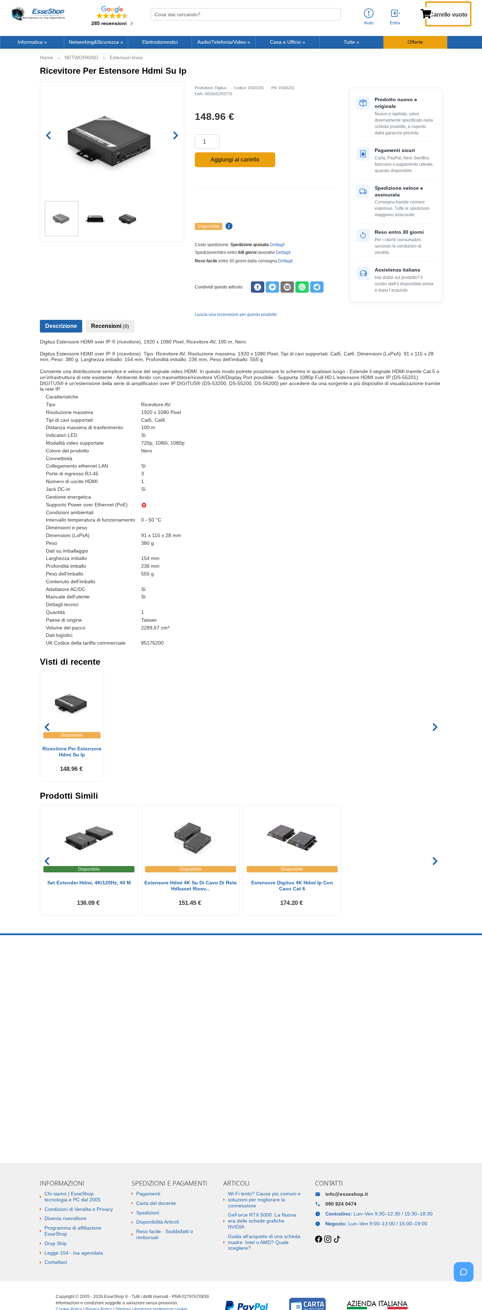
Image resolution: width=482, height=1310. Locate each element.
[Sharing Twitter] (272, 287)
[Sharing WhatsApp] (302, 287)
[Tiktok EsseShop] (337, 1239)
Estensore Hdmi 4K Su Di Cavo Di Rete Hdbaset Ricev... (190, 885)
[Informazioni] (368, 13)
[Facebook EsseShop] (318, 1239)
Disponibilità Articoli (157, 1222)
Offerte (415, 42)
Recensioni (110, 326)
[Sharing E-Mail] (287, 287)
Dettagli (277, 244)
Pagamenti (148, 1193)
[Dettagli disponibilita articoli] (228, 226)
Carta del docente (156, 1203)
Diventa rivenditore (65, 1218)
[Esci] (395, 13)
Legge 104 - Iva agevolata (73, 1253)
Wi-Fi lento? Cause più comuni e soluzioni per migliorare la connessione (264, 1199)
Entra (395, 22)
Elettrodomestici (160, 42)
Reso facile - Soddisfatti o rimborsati (164, 1234)
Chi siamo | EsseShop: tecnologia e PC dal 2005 (72, 1196)
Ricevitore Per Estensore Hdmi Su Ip (72, 751)
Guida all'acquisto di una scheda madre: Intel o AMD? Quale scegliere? (264, 1242)
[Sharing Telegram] (317, 287)
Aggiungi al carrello (235, 160)
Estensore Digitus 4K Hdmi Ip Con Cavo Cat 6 (292, 885)
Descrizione (61, 326)
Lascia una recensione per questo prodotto (236, 314)
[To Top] (465, 1293)
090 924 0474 (340, 1204)
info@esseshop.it (346, 1194)
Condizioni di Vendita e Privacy (78, 1209)
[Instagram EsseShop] (327, 1239)
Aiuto (369, 22)
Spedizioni (147, 1212)
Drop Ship (55, 1243)
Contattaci (55, 1262)
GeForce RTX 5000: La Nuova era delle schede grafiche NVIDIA (262, 1221)
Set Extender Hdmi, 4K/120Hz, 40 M (89, 882)
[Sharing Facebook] (257, 287)
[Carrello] (426, 13)
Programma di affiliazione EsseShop (72, 1231)
